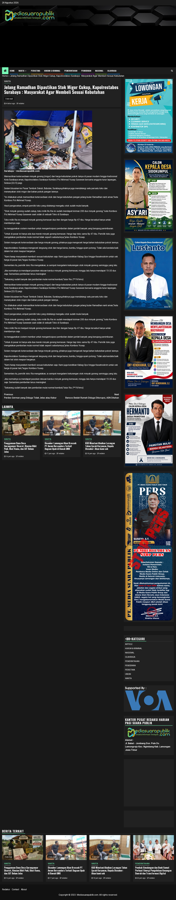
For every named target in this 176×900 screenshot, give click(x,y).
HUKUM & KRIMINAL (52, 70)
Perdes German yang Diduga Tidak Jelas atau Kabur (30, 396)
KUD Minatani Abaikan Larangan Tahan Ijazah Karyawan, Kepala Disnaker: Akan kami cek (100, 446)
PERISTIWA (35, 70)
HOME (12, 70)
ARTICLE (129, 644)
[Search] (172, 70)
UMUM (128, 674)
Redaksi (6, 889)
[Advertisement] (88, 46)
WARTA (21, 70)
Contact (15, 889)
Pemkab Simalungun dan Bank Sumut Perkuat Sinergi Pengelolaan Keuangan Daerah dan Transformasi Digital (153, 870)
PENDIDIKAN (86, 70)
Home (5, 76)
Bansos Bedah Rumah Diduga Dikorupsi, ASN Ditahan (92, 396)
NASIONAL (99, 70)
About (24, 889)
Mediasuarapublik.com (87, 895)
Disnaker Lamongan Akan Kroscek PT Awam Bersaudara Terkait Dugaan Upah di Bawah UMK (60, 446)
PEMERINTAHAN (70, 70)
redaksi (21, 103)
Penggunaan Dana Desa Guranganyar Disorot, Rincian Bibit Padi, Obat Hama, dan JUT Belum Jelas (20, 447)
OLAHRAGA (111, 70)
